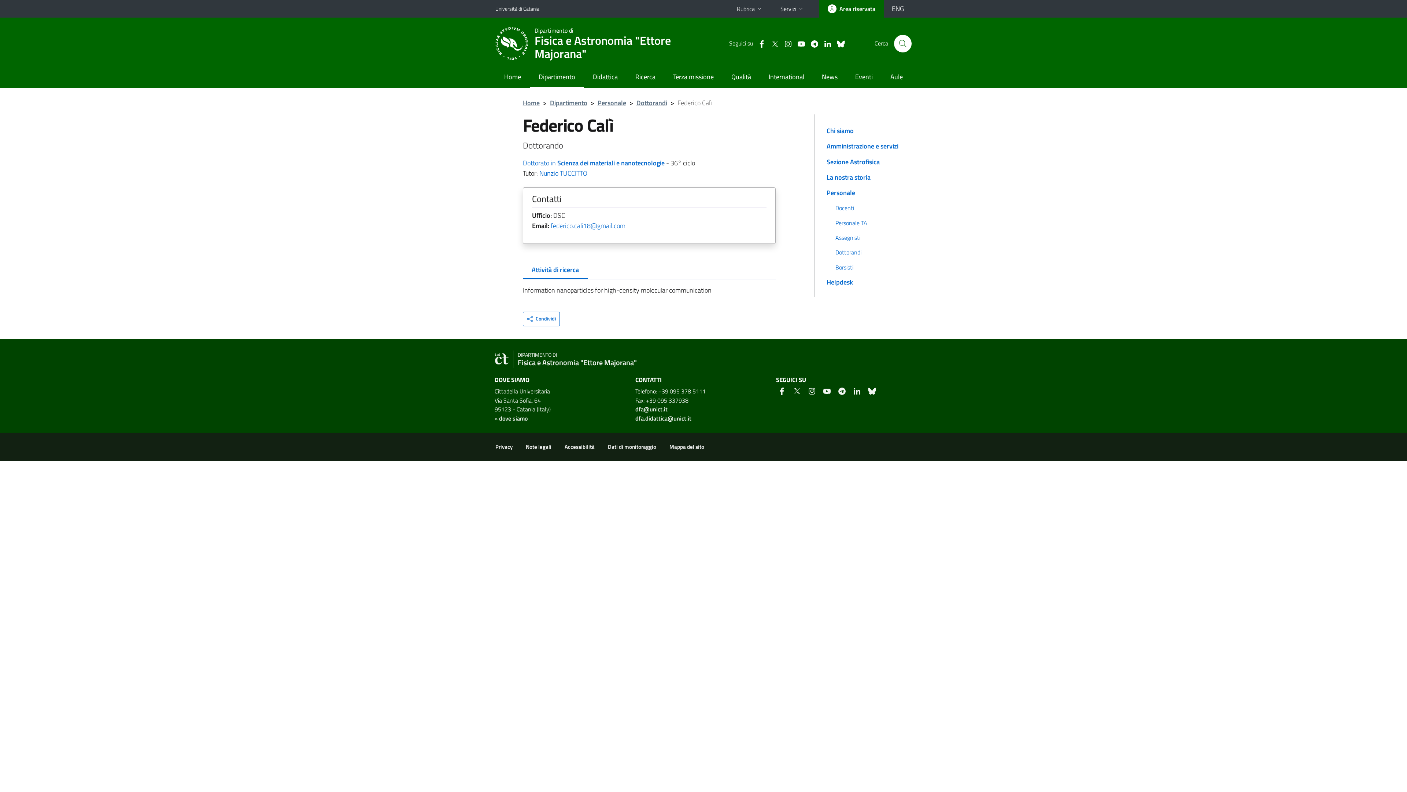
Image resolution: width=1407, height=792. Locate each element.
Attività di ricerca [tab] (555, 270)
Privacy (504, 447)
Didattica (605, 77)
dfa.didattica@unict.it (663, 418)
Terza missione (693, 77)
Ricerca (645, 77)
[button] (541, 319)
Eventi (864, 77)
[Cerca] (903, 43)
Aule (896, 77)
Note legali (538, 447)
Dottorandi (651, 103)
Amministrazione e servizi (862, 146)
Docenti (844, 207)
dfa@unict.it (651, 409)
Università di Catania (517, 8)
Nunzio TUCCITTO (563, 173)
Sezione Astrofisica (853, 162)
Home (512, 77)
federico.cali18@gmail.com (588, 226)
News (830, 77)
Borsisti (844, 267)
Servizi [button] (788, 8)
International (786, 77)
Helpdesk (840, 282)
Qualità (741, 77)
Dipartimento (557, 77)
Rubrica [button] (746, 8)
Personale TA (851, 223)
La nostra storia (849, 177)
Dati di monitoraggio (632, 447)
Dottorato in (594, 163)
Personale (612, 103)
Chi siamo (840, 131)
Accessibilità (580, 447)
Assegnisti (847, 237)
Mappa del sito (686, 447)
